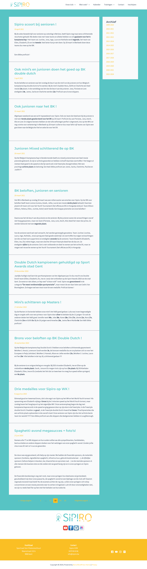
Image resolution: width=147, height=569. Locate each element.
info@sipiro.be (73, 554)
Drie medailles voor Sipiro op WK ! (41, 389)
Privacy (94, 565)
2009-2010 (110, 25)
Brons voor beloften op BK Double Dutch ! (48, 338)
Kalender (96, 4)
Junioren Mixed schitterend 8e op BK (44, 148)
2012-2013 (110, 37)
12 (50, 500)
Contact (121, 4)
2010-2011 (110, 29)
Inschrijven (132, 4)
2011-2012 (110, 33)
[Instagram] (120, 551)
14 (60, 500)
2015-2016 (110, 49)
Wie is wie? (83, 4)
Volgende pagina (82, 500)
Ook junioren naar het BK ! (35, 106)
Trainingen (108, 4)
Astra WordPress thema (82, 565)
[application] (74, 4)
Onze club (69, 4)
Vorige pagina (24, 500)
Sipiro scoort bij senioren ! (35, 24)
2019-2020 (110, 66)
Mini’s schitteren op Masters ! (37, 302)
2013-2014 (110, 41)
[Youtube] (116, 551)
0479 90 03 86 (73, 551)
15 (65, 500)
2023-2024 (110, 74)
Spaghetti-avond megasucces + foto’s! (45, 431)
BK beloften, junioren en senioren (41, 190)
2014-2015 (110, 45)
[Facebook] (112, 551)
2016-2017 (110, 53)
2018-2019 (110, 62)
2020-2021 (110, 70)
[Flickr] (124, 551)
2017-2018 (110, 58)
